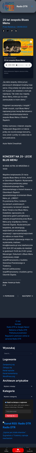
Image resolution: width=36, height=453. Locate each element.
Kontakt (18, 324)
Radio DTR (22, 6)
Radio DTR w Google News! (18, 327)
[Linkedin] (16, 30)
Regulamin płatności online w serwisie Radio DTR (17, 337)
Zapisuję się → (11, 415)
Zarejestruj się (9, 364)
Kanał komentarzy (10, 373)
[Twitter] (8, 30)
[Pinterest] (12, 30)
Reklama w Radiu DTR (18, 330)
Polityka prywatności (18, 333)
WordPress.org (9, 376)
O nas (18, 321)
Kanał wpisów (8, 370)
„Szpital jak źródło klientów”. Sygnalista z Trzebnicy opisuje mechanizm (15, 435)
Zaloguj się (7, 367)
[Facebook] (4, 30)
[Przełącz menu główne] (32, 6)
